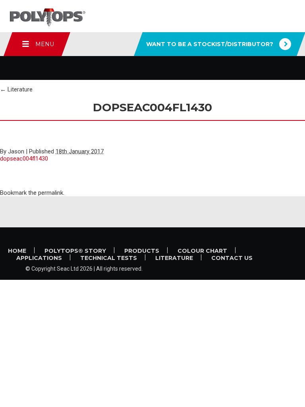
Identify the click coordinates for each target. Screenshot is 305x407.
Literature (16, 89)
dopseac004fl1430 (24, 158)
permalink (50, 192)
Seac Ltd (68, 269)
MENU (44, 44)
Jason (16, 151)
